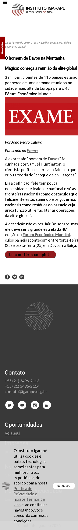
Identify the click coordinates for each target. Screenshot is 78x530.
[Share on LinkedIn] (21, 277)
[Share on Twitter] (14, 277)
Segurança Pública (60, 42)
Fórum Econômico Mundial (46, 234)
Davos (53, 158)
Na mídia (44, 42)
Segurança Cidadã (15, 46)
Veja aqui (12, 433)
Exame (32, 150)
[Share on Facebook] (7, 277)
